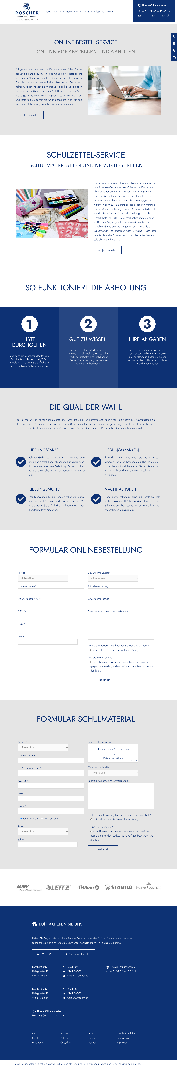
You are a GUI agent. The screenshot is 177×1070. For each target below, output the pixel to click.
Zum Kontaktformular (79, 954)
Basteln (84, 11)
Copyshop (108, 11)
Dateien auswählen (113, 758)
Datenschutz (123, 1038)
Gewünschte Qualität (98, 573)
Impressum (122, 1042)
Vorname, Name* (27, 586)
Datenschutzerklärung (103, 646)
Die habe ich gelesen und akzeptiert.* (119, 648)
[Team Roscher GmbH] (28, 11)
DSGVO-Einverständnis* (121, 664)
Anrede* (22, 573)
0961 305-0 (47, 954)
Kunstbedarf (70, 11)
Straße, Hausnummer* (29, 599)
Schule (57, 11)
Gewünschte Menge (98, 599)
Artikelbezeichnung (98, 586)
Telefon (21, 636)
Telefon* (22, 806)
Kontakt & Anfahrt (126, 1033)
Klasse (21, 826)
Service (92, 1042)
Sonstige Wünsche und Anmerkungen (108, 611)
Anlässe (95, 11)
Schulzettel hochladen (112, 751)
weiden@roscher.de (77, 976)
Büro (48, 11)
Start (90, 1033)
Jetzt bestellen (31, 115)
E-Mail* (22, 624)
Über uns (93, 1038)
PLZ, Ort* (23, 611)
